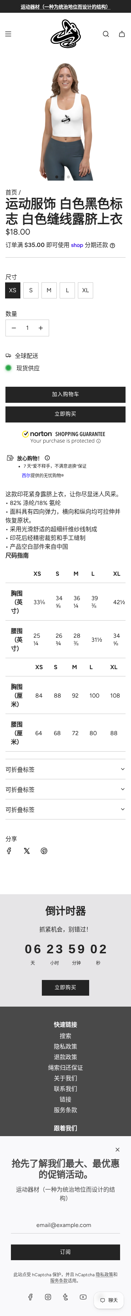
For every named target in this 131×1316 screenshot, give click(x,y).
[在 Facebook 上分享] (9, 851)
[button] (0, 1279)
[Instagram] (48, 1297)
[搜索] (106, 34)
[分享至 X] (27, 851)
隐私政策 (104, 1274)
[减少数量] (14, 328)
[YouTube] (83, 1297)
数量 (11, 313)
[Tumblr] (65, 1297)
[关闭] (118, 1150)
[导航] (8, 34)
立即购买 (65, 414)
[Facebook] (31, 1297)
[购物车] (122, 34)
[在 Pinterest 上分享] (44, 851)
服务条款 (59, 1281)
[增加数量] (41, 328)
